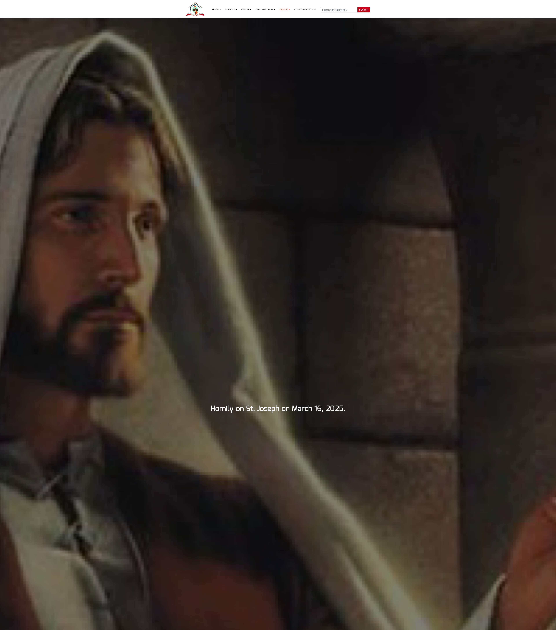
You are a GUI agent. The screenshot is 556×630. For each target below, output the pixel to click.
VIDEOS (284, 9)
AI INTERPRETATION (305, 9)
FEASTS (245, 9)
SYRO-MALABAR (265, 9)
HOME (215, 9)
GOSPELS (230, 9)
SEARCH (363, 9)
